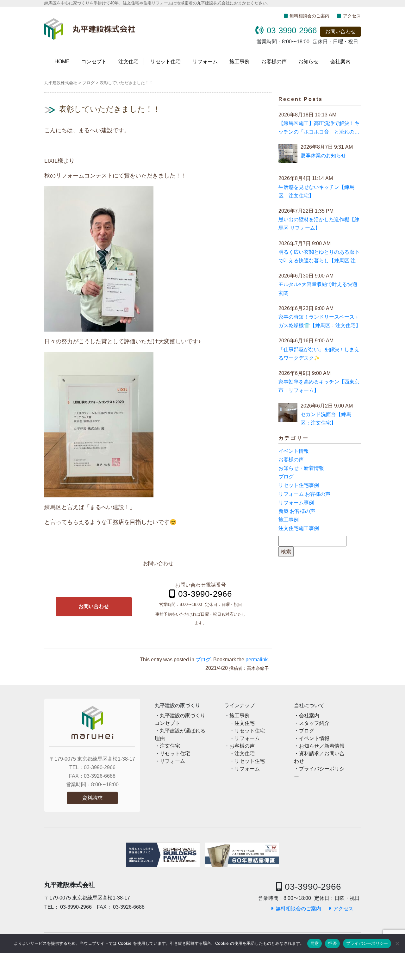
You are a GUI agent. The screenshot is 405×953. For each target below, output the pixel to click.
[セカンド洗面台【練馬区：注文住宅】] (287, 414)
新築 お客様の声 (296, 511)
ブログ (203, 659)
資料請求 (92, 797)
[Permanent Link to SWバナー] (163, 855)
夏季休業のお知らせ (323, 155)
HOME (62, 61)
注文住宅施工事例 (298, 528)
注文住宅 (128, 61)
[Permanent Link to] (242, 855)
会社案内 (340, 61)
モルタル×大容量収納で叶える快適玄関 (317, 289)
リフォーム (205, 61)
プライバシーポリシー (367, 943)
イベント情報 (293, 451)
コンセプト (94, 61)
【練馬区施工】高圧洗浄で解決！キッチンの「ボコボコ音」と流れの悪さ (318, 128)
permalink (257, 659)
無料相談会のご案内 (309, 15)
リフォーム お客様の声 (304, 494)
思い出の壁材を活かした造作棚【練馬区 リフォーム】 (318, 224)
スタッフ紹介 (314, 723)
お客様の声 (274, 61)
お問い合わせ (340, 31)
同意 (314, 943)
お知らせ (308, 61)
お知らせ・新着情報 (301, 468)
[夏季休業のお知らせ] (287, 155)
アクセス (352, 15)
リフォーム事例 (296, 502)
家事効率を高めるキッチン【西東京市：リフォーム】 (318, 386)
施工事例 (239, 61)
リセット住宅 (165, 61)
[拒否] (397, 943)
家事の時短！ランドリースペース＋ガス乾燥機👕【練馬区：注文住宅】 (319, 321)
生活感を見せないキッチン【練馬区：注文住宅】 (316, 191)
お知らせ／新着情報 (322, 746)
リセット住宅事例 (298, 485)
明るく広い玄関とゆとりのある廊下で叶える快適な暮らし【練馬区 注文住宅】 (319, 257)
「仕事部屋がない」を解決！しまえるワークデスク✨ (318, 354)
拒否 (332, 943)
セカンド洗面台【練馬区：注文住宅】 (326, 419)
